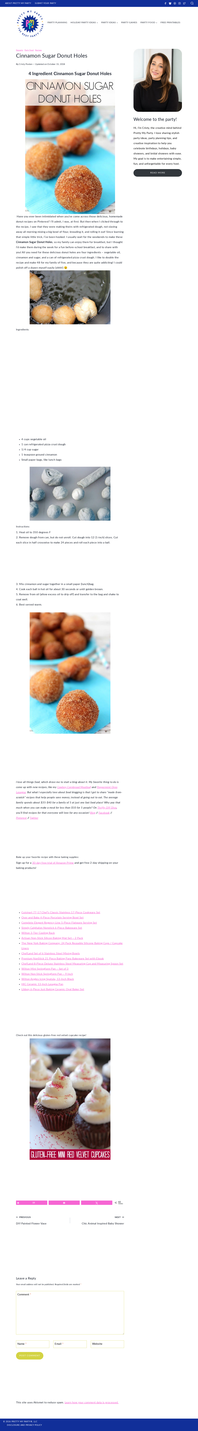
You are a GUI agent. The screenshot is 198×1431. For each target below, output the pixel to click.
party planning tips (159, 138)
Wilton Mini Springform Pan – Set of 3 (45, 969)
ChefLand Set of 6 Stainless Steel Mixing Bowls (50, 953)
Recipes (38, 50)
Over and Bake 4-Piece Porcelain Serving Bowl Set (52, 917)
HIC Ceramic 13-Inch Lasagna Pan (42, 984)
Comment (24, 1294)
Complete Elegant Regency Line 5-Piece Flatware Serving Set (59, 922)
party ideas (140, 138)
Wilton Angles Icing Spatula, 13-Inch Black (47, 979)
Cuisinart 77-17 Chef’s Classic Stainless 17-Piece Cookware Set (60, 912)
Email (59, 1344)
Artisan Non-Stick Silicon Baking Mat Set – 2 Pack (52, 938)
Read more (157, 173)
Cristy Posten (25, 64)
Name (22, 1344)
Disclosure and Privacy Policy (24, 1425)
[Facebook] (165, 3)
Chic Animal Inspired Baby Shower (103, 1220)
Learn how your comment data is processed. (92, 1402)
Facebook (104, 813)
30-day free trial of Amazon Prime (53, 863)
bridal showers (159, 153)
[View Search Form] (192, 3)
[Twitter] (184, 3)
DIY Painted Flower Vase (31, 1220)
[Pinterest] (174, 3)
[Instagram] (179, 3)
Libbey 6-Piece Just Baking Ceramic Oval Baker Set (52, 989)
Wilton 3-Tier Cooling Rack (38, 933)
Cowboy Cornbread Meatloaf (74, 787)
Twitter (34, 818)
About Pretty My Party (18, 3)
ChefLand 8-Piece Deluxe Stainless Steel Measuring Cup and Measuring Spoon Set (72, 963)
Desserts (19, 50)
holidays (164, 148)
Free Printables (170, 22)
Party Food (29, 50)
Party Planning (57, 22)
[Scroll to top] (191, 1420)
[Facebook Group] (170, 3)
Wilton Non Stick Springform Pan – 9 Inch (47, 974)
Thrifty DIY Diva (107, 807)
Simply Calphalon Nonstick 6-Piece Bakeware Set (51, 928)
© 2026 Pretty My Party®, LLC (20, 1422)
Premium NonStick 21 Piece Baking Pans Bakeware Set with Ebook (62, 958)
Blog (92, 813)
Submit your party (45, 3)
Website (97, 1344)
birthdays (151, 148)
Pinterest (21, 818)
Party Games (129, 22)
